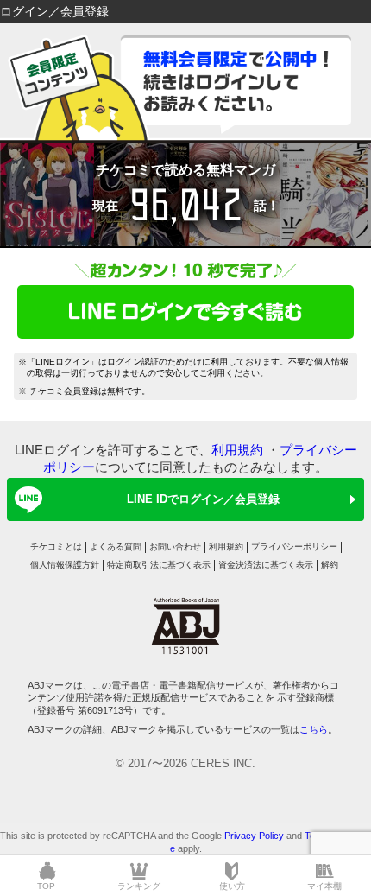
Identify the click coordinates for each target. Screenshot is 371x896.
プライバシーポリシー (294, 546)
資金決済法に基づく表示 (265, 564)
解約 (329, 564)
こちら (313, 729)
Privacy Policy (254, 835)
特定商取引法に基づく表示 (159, 564)
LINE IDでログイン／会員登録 (203, 498)
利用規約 (237, 449)
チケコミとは (56, 546)
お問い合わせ (175, 546)
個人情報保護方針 (64, 564)
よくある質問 (115, 546)
